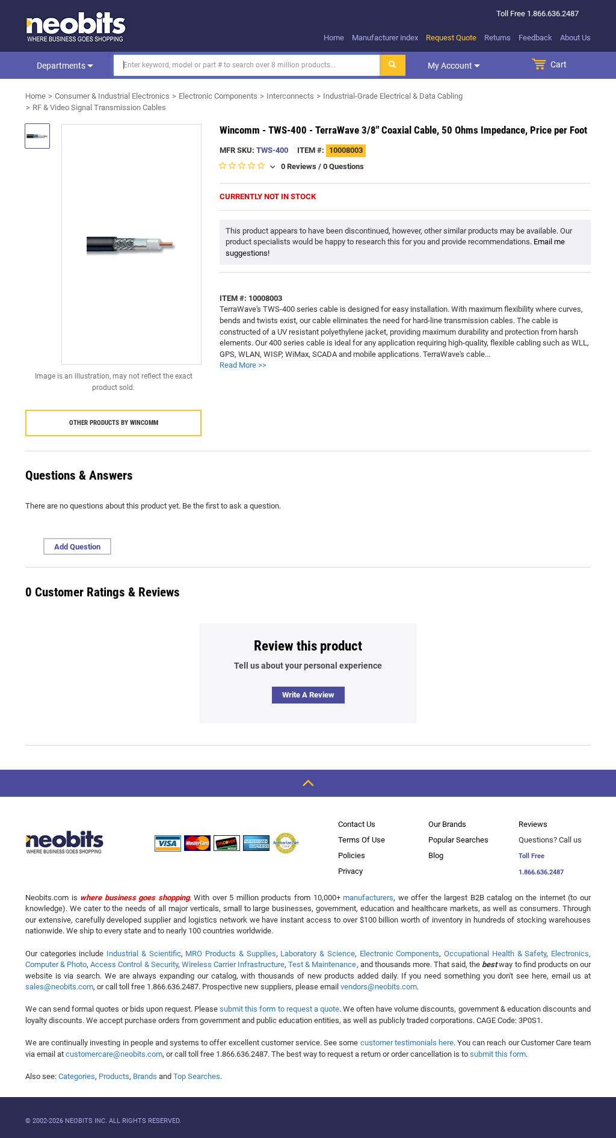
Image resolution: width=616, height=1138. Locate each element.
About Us (575, 37)
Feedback (535, 37)
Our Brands (447, 824)
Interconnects (290, 96)
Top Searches (196, 1076)
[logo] (76, 26)
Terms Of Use (361, 839)
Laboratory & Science (317, 953)
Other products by (113, 423)
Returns (497, 37)
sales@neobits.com (59, 986)
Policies (351, 855)
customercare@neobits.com (114, 1054)
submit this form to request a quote (279, 1008)
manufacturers (368, 897)
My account (451, 65)
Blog (435, 855)
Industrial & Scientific (143, 953)
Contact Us (356, 824)
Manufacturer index (385, 37)
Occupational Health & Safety (495, 953)
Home (334, 37)
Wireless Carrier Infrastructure (233, 964)
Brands (145, 1076)
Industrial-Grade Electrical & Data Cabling (393, 96)
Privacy (350, 871)
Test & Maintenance (322, 964)
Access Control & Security (133, 964)
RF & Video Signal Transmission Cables (99, 107)
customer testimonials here (407, 1042)
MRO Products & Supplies (230, 953)
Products (114, 1076)
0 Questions (343, 166)
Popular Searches (458, 839)
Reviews (533, 824)
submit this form (498, 1054)
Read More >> (243, 365)
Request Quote (451, 37)
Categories (76, 1076)
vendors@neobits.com (378, 986)
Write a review (308, 694)
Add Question (77, 546)
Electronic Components (218, 96)
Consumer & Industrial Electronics (112, 96)
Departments (62, 65)
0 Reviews (298, 166)
